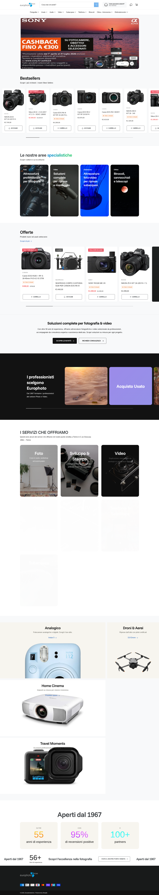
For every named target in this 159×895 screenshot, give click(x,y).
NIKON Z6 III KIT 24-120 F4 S (10, 118)
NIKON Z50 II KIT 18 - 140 (131, 112)
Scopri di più (25, 241)
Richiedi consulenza (91, 341)
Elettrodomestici (120, 12)
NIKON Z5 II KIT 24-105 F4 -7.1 (134, 283)
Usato (43, 12)
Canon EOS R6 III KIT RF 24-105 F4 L (60, 114)
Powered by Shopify (41, 892)
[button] (136, 5)
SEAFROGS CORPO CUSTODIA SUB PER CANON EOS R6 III (68, 284)
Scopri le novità (63, 341)
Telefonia (81, 12)
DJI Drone (132, 637)
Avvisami (14, 128)
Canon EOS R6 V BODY (111, 112)
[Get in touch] (131, 5)
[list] (79, 190)
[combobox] (69, 5)
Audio (52, 12)
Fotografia (33, 12)
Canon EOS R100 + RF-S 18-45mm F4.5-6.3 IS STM (33, 277)
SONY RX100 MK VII (96, 283)
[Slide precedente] (118, 64)
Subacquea (70, 12)
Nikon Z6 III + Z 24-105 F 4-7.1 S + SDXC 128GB (37, 113)
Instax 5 (51, 637)
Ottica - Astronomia (104, 12)
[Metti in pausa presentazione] (132, 64)
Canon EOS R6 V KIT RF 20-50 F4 (84, 113)
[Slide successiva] (127, 64)
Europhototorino (30, 892)
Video (60, 12)
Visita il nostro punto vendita (71, 859)
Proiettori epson (51, 695)
